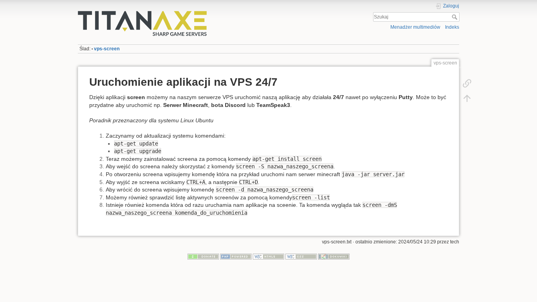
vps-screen (107, 49)
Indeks (452, 27)
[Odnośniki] (467, 83)
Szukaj (455, 17)
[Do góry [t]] (467, 98)
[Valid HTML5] (268, 256)
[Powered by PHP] (236, 256)
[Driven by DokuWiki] (333, 256)
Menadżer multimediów (415, 27)
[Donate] (203, 256)
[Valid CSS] (301, 256)
